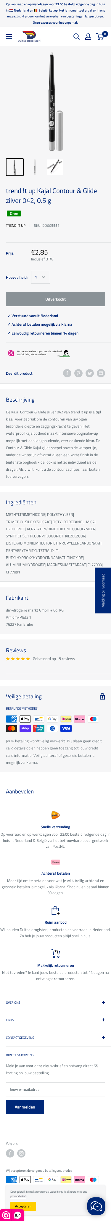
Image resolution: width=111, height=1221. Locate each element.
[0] (100, 36)
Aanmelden (25, 1107)
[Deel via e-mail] (101, 373)
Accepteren (23, 1206)
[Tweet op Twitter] (90, 373)
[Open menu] (9, 36)
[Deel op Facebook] (67, 373)
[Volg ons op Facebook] (10, 1153)
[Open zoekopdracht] (76, 36)
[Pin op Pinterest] (78, 373)
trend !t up (15, 225)
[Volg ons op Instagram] (21, 1153)
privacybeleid (18, 1196)
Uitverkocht (55, 299)
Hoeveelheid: (17, 277)
